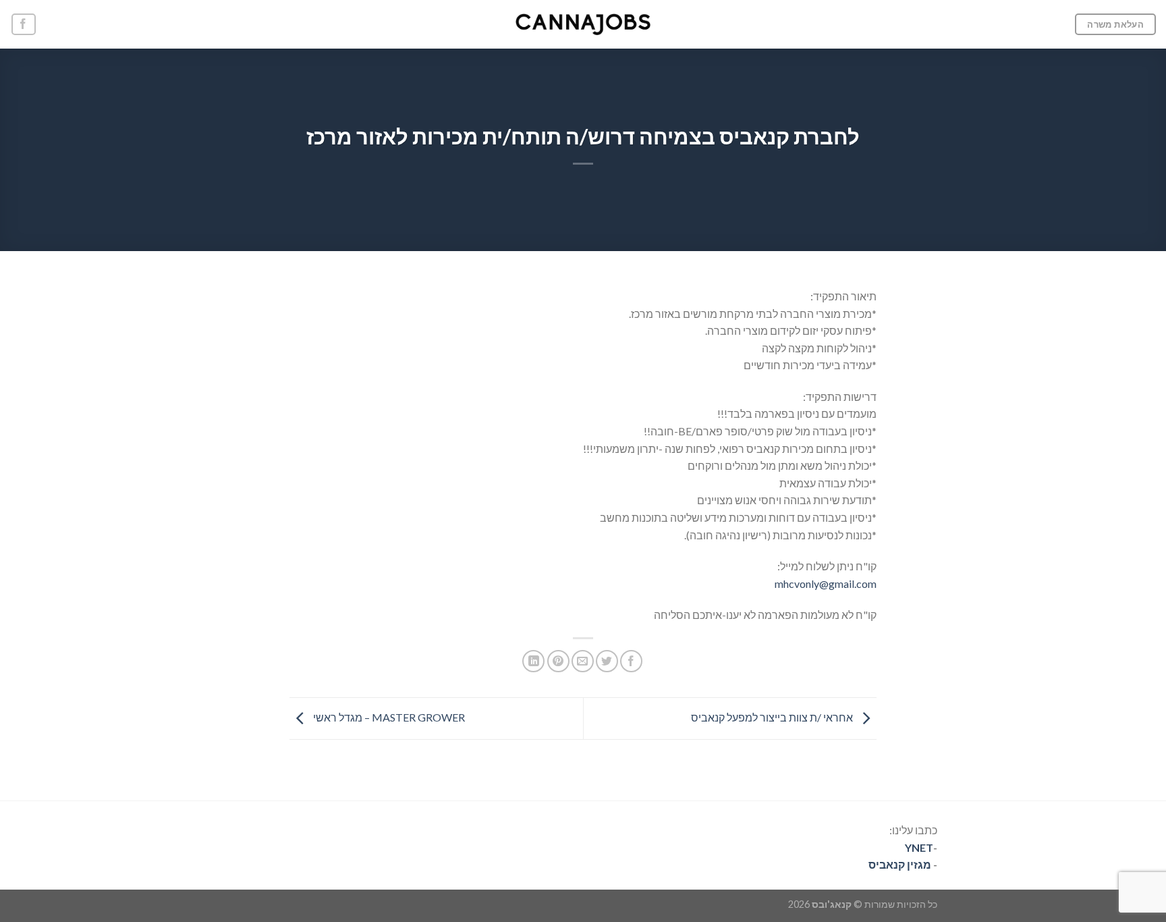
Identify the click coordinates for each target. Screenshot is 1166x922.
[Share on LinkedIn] (533, 661)
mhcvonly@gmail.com (826, 583)
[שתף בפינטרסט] (558, 661)
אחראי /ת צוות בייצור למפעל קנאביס (773, 717)
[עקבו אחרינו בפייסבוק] (23, 24)
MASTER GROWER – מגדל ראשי (388, 717)
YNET (919, 847)
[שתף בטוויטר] (607, 661)
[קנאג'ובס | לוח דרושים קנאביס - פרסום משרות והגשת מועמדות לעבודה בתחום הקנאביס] (583, 24)
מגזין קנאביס (899, 864)
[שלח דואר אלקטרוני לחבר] (583, 661)
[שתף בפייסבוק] (631, 661)
